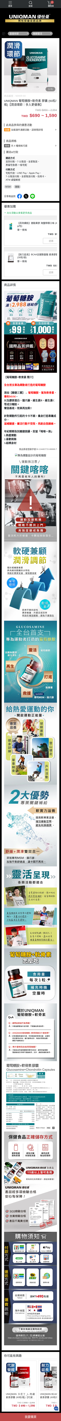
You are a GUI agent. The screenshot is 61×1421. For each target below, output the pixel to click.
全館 (7, 129)
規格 (7, 145)
